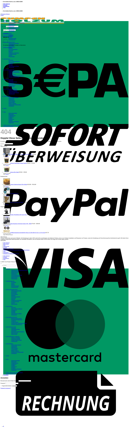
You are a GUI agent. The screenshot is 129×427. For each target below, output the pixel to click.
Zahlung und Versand (8, 248)
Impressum (5, 252)
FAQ (4, 7)
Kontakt (5, 5)
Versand (7, 156)
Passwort (3, 383)
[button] (8, 36)
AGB (4, 251)
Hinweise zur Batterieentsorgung (11, 253)
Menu (2, 19)
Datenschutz (6, 246)
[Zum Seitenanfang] (1, 263)
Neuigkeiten (6, 6)
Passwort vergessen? (6, 388)
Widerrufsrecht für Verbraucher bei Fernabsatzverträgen (16, 250)
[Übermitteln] (1, 145)
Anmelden (14, 385)
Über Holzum (6, 3)
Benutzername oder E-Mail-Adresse (9, 380)
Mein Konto (6, 244)
